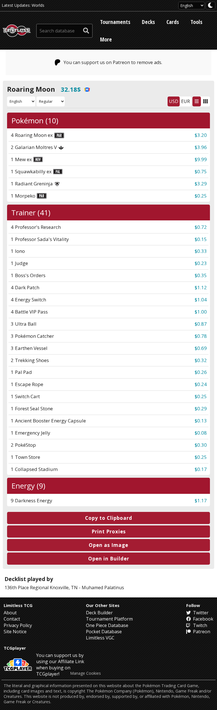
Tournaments (115, 22)
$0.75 (201, 171)
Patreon (201, 631)
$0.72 (201, 227)
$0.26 (201, 372)
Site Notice (15, 631)
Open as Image (108, 545)
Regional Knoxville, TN (54, 587)
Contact (12, 619)
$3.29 (201, 183)
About (10, 613)
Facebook (202, 619)
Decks (148, 22)
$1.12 (201, 287)
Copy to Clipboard (108, 518)
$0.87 (201, 324)
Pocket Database (104, 631)
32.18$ (71, 89)
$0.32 (201, 360)
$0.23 (201, 263)
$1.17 (201, 500)
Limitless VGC (100, 638)
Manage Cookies (85, 673)
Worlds (38, 5)
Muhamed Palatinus (103, 587)
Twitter (200, 613)
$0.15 (201, 239)
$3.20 (201, 135)
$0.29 (201, 408)
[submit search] (86, 30)
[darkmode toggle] (210, 5)
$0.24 (201, 384)
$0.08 (201, 432)
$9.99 (201, 159)
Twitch (199, 625)
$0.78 (201, 336)
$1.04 (201, 299)
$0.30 (201, 445)
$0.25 (201, 195)
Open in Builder (108, 558)
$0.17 (201, 469)
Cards (172, 22)
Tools (196, 22)
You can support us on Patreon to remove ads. (113, 62)
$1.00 (201, 311)
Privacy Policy (18, 625)
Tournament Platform (109, 619)
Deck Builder (99, 613)
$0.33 (201, 251)
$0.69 (201, 348)
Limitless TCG (18, 605)
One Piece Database (107, 625)
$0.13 (201, 420)
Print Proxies (109, 531)
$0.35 (201, 275)
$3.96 (201, 147)
